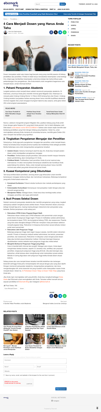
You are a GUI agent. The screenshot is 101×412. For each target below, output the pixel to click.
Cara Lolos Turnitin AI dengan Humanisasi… (85, 92)
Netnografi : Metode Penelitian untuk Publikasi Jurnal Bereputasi (12, 347)
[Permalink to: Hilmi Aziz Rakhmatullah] (5, 32)
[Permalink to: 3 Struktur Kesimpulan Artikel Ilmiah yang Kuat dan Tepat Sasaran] (35, 319)
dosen (22, 288)
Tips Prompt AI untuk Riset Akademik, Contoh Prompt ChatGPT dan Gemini (12, 328)
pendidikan (75, 32)
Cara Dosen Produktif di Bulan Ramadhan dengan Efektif (13, 114)
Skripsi (86, 65)
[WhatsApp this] (65, 32)
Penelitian (80, 65)
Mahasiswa (78, 72)
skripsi (73, 25)
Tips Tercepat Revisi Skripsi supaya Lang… (84, 100)
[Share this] (51, 32)
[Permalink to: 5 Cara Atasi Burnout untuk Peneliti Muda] (57, 319)
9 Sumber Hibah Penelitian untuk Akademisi (17, 302)
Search (63, 4)
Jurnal (73, 29)
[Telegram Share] (60, 32)
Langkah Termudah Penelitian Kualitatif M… (85, 76)
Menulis (74, 65)
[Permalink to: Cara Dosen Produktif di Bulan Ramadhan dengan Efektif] (35, 338)
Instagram (56, 401)
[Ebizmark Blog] (10, 4)
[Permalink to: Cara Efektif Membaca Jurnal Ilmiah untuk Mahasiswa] (57, 338)
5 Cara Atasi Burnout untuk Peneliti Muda (56, 327)
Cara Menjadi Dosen (11, 288)
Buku (69, 65)
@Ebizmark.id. (45, 282)
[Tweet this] (56, 32)
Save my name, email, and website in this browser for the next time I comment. (30, 375)
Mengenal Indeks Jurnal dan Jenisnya (55, 302)
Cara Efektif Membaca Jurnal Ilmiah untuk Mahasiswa (56, 347)
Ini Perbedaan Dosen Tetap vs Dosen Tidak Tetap (39, 271)
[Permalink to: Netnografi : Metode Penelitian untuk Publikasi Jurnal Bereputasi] (13, 338)
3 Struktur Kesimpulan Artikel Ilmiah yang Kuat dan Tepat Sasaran (35, 328)
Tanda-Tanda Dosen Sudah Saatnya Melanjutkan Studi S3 (55, 113)
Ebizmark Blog (24, 282)
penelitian (75, 22)
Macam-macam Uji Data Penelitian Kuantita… (83, 85)
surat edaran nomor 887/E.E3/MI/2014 (25, 127)
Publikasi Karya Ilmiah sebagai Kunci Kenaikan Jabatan (34, 114)
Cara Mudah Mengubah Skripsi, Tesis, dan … (82, 68)
